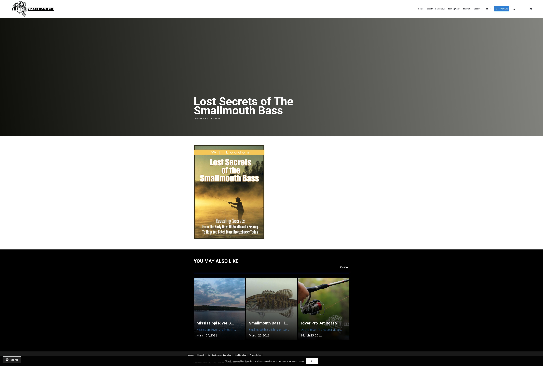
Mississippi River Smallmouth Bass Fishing (235, 323)
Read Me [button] (13, 359)
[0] (530, 8)
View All (344, 267)
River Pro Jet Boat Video (323, 323)
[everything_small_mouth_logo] (76, 9)
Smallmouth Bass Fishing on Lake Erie (283, 323)
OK (312, 361)
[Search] (514, 9)
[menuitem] (420, 9)
